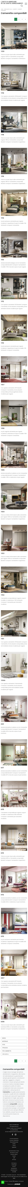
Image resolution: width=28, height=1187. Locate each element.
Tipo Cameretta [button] (6, 1051)
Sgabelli (14, 1147)
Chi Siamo (14, 1163)
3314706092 (15, 1130)
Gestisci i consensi (19, 1181)
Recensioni (14, 1168)
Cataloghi (14, 1165)
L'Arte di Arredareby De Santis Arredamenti (12, 2)
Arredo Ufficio (14, 1154)
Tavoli (14, 1145)
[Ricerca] (21, 6)
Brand (14, 1166)
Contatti (14, 1172)
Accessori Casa (14, 1152)
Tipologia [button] (5, 1047)
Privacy (6, 1181)
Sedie (14, 1144)
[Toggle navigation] (26, 3)
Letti (14, 1158)
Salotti (14, 1156)
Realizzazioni (14, 1170)
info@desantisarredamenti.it (15, 1131)
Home (2, 9)
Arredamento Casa (8, 9)
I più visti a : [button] (5, 1054)
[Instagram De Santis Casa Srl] (15, 1134)
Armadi (14, 1159)
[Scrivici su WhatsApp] (2, 1182)
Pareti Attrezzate (14, 1142)
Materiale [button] (5, 1041)
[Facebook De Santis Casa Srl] (13, 1134)
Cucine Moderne (14, 1138)
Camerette (15, 9)
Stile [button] (3, 1044)
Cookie (10, 1181)
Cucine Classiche (14, 1140)
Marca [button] (4, 1038)
